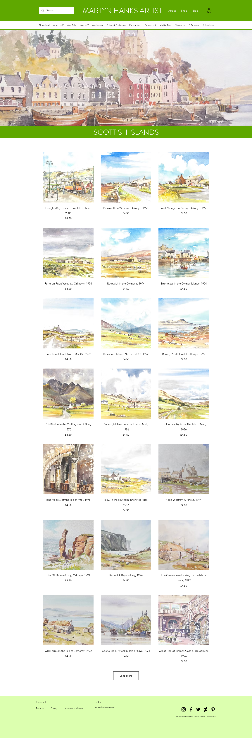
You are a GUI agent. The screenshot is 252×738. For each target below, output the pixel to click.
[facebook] (191, 709)
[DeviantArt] (205, 709)
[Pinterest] (213, 709)
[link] (209, 10)
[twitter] (198, 709)
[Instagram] (183, 709)
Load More (126, 675)
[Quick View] (68, 177)
